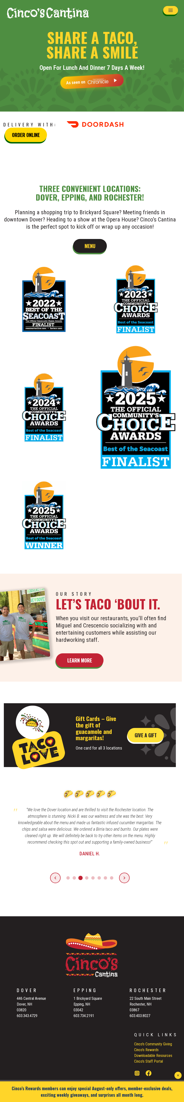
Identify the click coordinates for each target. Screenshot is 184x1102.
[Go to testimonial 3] (80, 878)
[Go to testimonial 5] (93, 878)
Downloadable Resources (153, 1055)
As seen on (75, 81)
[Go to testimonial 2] (74, 878)
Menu (90, 246)
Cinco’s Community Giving (153, 1044)
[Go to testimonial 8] (111, 878)
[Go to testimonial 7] (105, 878)
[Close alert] (178, 1075)
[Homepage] (48, 13)
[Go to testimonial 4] (86, 878)
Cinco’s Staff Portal (148, 1061)
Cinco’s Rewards (146, 1050)
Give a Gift (146, 735)
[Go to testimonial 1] (68, 878)
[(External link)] (99, 124)
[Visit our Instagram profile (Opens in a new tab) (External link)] (137, 1074)
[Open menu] (170, 10)
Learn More (79, 660)
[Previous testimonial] (55, 878)
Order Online (26, 134)
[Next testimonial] (124, 878)
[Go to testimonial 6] (99, 878)
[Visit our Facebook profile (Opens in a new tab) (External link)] (148, 1074)
